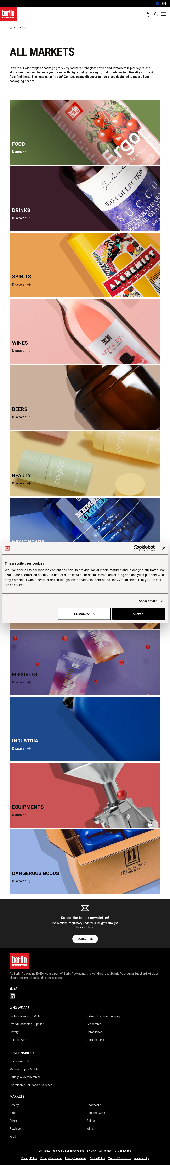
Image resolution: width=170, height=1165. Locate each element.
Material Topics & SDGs (25, 1069)
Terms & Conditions (119, 1158)
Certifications (95, 1040)
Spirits (91, 1120)
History (14, 1032)
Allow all (138, 613)
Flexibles (15, 1128)
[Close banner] (163, 548)
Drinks (14, 1120)
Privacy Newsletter (75, 1158)
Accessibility (141, 1158)
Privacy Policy (29, 1158)
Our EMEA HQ (18, 1040)
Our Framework (20, 1061)
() (160, 4)
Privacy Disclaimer (51, 1158)
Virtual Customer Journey (103, 1016)
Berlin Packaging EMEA (25, 1016)
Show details (148, 600)
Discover (19, 152)
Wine (90, 1128)
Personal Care (96, 1112)
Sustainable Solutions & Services (31, 1085)
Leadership (94, 1024)
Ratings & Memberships (25, 1077)
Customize (82, 613)
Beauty (14, 1105)
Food (13, 1136)
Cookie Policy (97, 1158)
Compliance (94, 1032)
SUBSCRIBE (85, 939)
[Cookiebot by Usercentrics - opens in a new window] (136, 548)
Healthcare (94, 1105)
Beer (13, 1112)
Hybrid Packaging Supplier (27, 1024)
